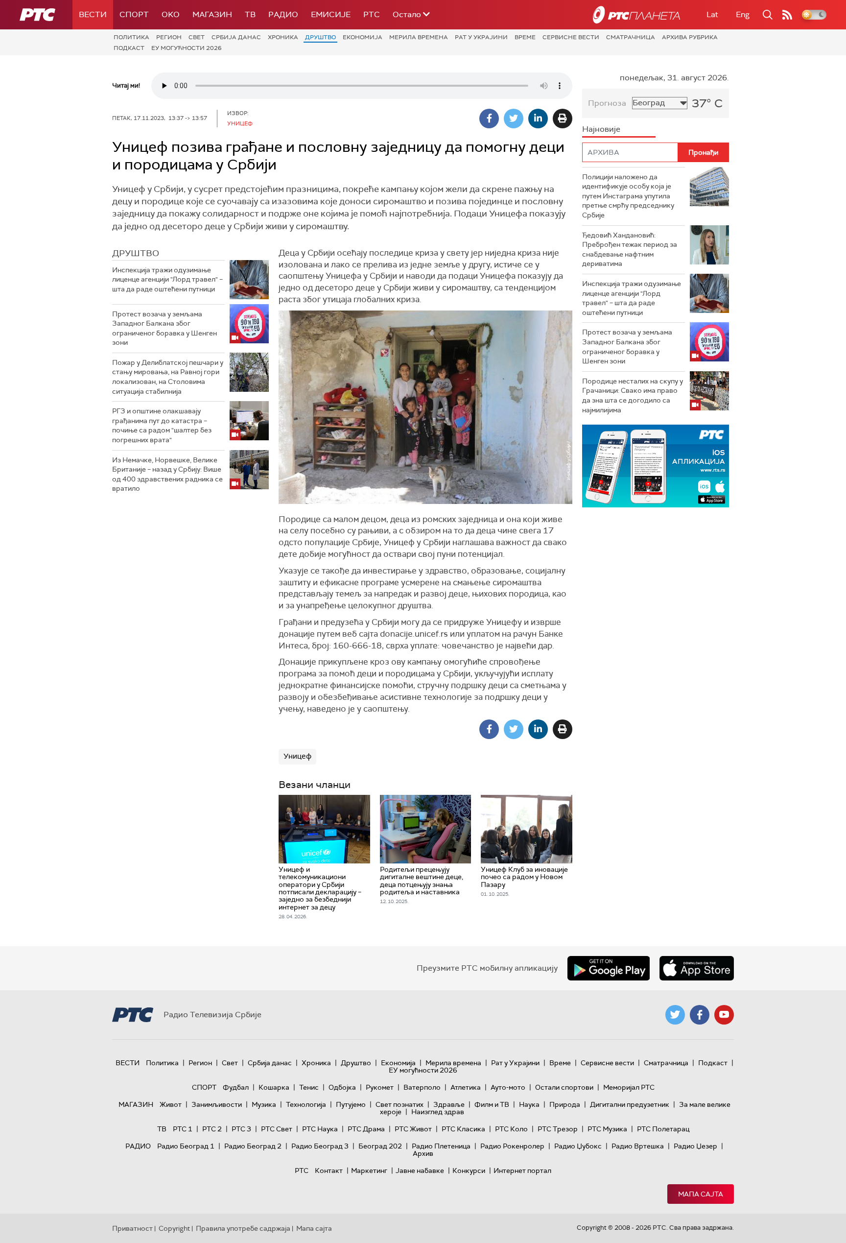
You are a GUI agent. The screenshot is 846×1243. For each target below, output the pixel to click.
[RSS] (787, 14)
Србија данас (236, 37)
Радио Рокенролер (512, 1146)
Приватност (132, 1228)
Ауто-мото (508, 1087)
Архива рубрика (690, 37)
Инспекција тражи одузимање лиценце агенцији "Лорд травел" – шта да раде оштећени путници (167, 279)
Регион (169, 37)
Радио (283, 14)
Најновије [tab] (601, 129)
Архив (423, 1153)
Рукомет (380, 1087)
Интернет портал (522, 1170)
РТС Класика (463, 1128)
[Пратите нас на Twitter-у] (675, 1015)
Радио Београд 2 (253, 1146)
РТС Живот (413, 1128)
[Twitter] (513, 118)
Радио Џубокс (578, 1146)
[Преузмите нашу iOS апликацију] (696, 968)
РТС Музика (607, 1128)
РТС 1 (182, 1128)
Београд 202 (380, 1146)
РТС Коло (511, 1128)
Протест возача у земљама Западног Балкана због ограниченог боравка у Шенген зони (164, 328)
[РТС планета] (636, 14)
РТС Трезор (558, 1128)
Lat (712, 14)
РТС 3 (241, 1128)
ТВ (250, 14)
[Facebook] (489, 118)
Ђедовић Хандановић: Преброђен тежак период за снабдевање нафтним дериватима (629, 249)
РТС (371, 14)
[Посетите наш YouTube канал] (724, 1015)
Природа (564, 1104)
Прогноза (607, 103)
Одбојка (342, 1087)
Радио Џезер (695, 1146)
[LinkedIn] (538, 118)
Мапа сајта (700, 1194)
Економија (362, 37)
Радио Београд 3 (320, 1146)
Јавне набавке (420, 1170)
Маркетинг (369, 1170)
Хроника (283, 37)
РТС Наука (320, 1128)
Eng (743, 14)
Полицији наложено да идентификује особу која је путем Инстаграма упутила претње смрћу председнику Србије (628, 195)
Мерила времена (418, 37)
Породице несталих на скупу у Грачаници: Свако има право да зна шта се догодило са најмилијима (632, 395)
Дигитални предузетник (629, 1104)
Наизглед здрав (437, 1111)
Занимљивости (216, 1104)
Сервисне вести (570, 37)
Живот (171, 1104)
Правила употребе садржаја (243, 1228)
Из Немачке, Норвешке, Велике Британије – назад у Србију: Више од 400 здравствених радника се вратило (167, 474)
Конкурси (468, 1170)
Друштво (320, 37)
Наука (529, 1104)
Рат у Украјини (481, 37)
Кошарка (273, 1087)
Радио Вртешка (637, 1146)
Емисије (331, 14)
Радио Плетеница (441, 1146)
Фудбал (236, 1087)
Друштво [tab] (135, 253)
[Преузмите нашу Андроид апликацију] (608, 968)
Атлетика (465, 1087)
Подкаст (129, 48)
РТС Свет (276, 1128)
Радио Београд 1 (185, 1146)
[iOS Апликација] (655, 466)
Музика (264, 1104)
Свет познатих (399, 1104)
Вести (93, 14)
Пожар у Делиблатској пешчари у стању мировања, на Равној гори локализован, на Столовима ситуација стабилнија (167, 377)
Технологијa (306, 1104)
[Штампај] (562, 118)
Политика (131, 37)
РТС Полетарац (663, 1128)
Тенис (309, 1087)
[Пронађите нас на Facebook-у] (699, 1015)
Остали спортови (564, 1087)
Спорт (134, 14)
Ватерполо (422, 1087)
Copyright (174, 1228)
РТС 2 (212, 1128)
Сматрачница (630, 37)
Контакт (329, 1170)
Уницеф (297, 756)
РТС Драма (366, 1128)
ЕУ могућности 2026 (186, 48)
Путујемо (351, 1104)
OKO (171, 14)
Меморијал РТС (629, 1087)
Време (525, 37)
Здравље (449, 1104)
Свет (196, 37)
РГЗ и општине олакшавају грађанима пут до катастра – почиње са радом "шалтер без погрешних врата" (162, 425)
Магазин (212, 14)
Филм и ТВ (491, 1104)
